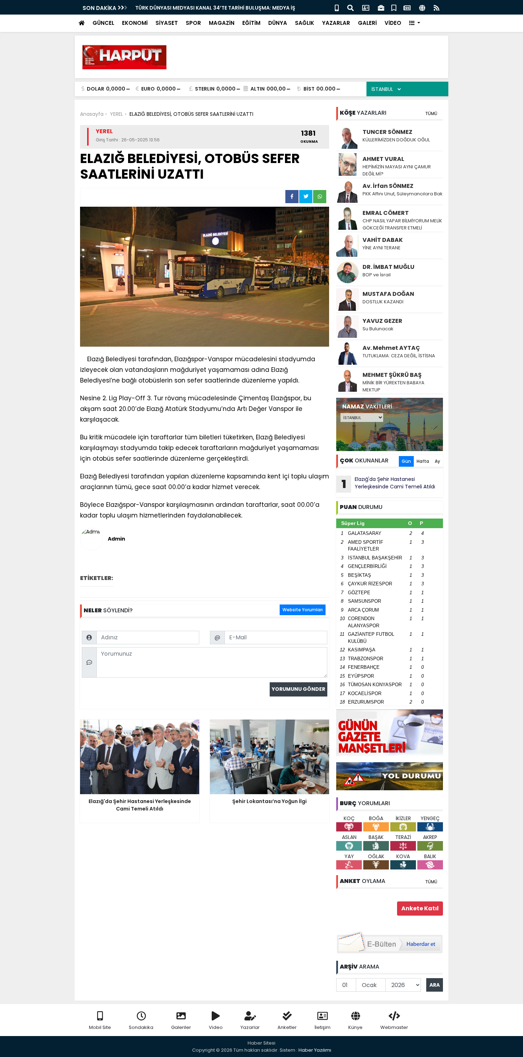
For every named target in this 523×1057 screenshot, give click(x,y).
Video (216, 1027)
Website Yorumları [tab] (302, 610)
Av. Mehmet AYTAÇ (391, 348)
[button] (414, 23)
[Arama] (350, 7)
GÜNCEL (103, 23)
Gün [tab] (406, 461)
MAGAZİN (221, 23)
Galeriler (181, 1027)
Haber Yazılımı (315, 1050)
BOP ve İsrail (377, 274)
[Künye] (422, 7)
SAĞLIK (304, 23)
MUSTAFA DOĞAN (388, 294)
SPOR (193, 23)
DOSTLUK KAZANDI (383, 301)
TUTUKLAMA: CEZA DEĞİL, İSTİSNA (399, 355)
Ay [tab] (437, 461)
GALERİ (367, 23)
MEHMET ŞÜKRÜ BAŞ (392, 375)
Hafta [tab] (423, 461)
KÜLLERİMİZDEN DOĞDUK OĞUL (397, 139)
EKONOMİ (135, 23)
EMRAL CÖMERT (386, 213)
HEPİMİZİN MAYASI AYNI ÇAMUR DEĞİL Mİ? (397, 170)
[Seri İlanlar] (394, 7)
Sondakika (141, 1027)
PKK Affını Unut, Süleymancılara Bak (403, 193)
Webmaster (394, 1027)
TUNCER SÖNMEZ (387, 132)
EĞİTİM (251, 23)
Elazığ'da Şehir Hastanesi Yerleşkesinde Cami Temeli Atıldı (388, 484)
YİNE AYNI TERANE (382, 247)
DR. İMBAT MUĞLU (388, 267)
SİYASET (166, 23)
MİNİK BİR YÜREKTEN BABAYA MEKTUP (393, 386)
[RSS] (436, 7)
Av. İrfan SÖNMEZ (388, 186)
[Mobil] (336, 7)
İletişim (323, 1027)
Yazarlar (250, 1027)
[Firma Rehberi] (381, 7)
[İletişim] (366, 7)
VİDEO (393, 23)
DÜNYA (277, 23)
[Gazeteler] (407, 7)
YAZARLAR (336, 23)
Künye (355, 1027)
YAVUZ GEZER (382, 321)
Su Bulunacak (378, 328)
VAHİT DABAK (383, 240)
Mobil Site (100, 1027)
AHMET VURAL (383, 159)
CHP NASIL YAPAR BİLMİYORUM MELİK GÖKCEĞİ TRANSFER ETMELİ (402, 224)
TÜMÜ (431, 113)
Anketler (287, 1027)
